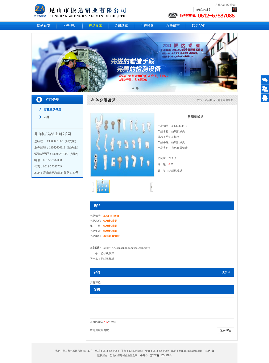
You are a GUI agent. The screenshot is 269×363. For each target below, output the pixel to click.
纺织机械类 (175, 170)
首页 (199, 100)
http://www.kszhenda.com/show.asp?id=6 (126, 247)
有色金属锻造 (52, 109)
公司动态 (121, 26)
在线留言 (173, 26)
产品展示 (95, 26)
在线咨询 (220, 4)
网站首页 (43, 26)
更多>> (226, 272)
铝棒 (47, 117)
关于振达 (69, 26)
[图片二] (135, 63)
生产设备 (147, 26)
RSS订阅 (209, 350)
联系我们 (232, 4)
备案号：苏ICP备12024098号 (156, 355)
